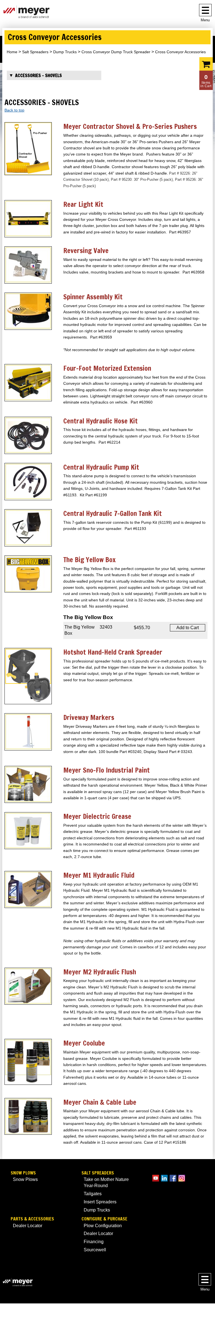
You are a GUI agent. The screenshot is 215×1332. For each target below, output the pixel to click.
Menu (205, 20)
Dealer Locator (27, 1225)
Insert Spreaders (100, 1201)
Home (12, 52)
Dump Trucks (65, 52)
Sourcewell (95, 1249)
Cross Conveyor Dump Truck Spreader (115, 52)
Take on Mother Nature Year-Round (106, 1182)
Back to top (14, 110)
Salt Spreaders (35, 52)
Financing (94, 1241)
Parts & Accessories (32, 1219)
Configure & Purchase (104, 1219)
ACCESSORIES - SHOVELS (38, 75)
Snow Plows (23, 1173)
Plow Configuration (103, 1225)
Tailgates (93, 1193)
